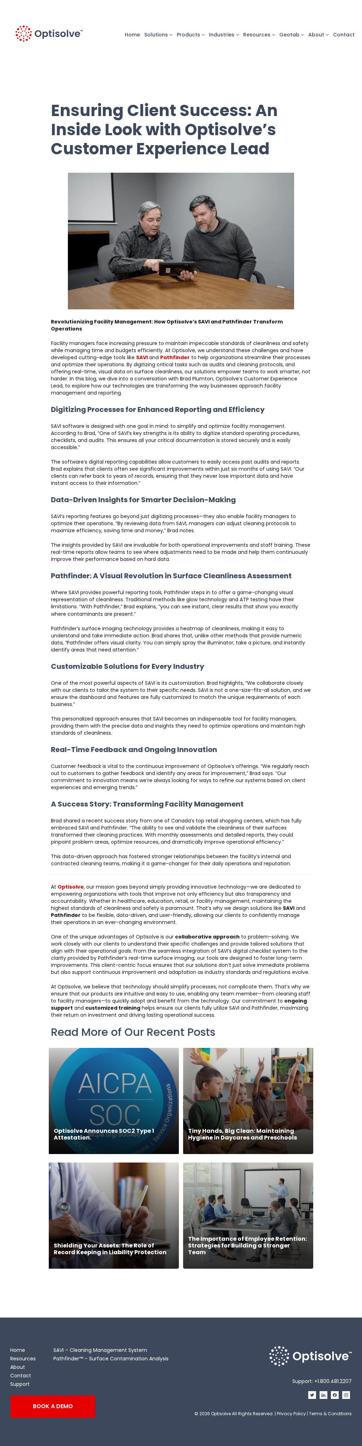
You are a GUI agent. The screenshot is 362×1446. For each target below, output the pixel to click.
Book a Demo (53, 1406)
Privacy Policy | (293, 1414)
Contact (344, 34)
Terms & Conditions (330, 1414)
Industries (222, 34)
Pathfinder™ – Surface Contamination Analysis (111, 1358)
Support (20, 1384)
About (317, 34)
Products (189, 34)
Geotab (290, 34)
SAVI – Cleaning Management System (100, 1350)
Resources (257, 34)
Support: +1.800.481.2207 (322, 1381)
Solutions (156, 34)
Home (132, 34)
